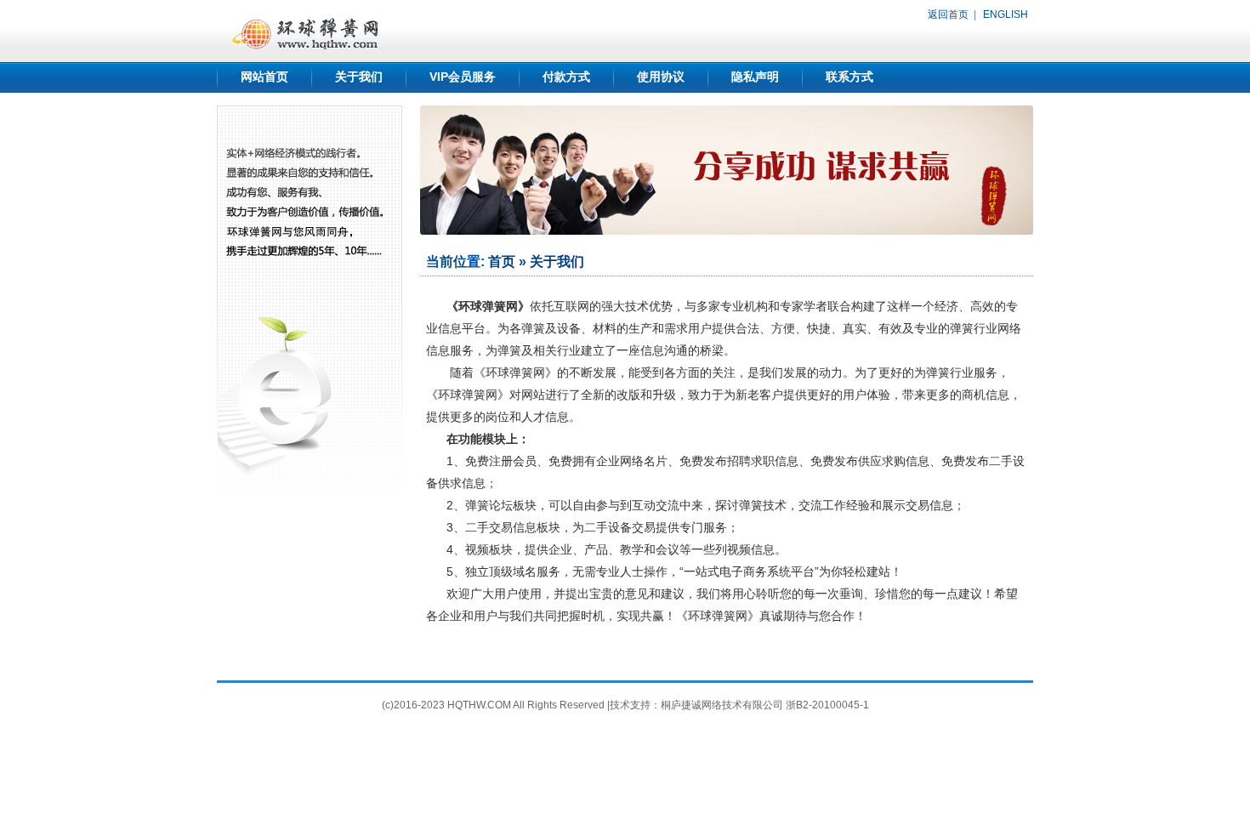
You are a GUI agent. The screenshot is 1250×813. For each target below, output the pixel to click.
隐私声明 (755, 76)
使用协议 (661, 76)
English (1005, 14)
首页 (501, 261)
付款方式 (566, 76)
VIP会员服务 (462, 76)
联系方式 (849, 76)
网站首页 (264, 76)
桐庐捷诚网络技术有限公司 (722, 705)
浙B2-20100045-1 (827, 705)
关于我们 (359, 76)
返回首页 (948, 14)
